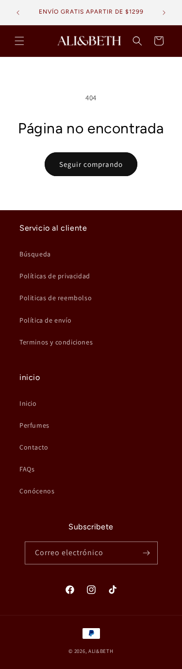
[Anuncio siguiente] (164, 12)
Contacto (34, 447)
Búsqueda (35, 254)
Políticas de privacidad (54, 275)
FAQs (26, 469)
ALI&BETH (101, 651)
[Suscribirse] (146, 553)
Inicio (28, 403)
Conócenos (36, 491)
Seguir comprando (91, 164)
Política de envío (45, 320)
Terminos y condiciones (56, 342)
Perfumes (34, 425)
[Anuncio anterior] (18, 12)
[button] (19, 41)
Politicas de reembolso (55, 297)
